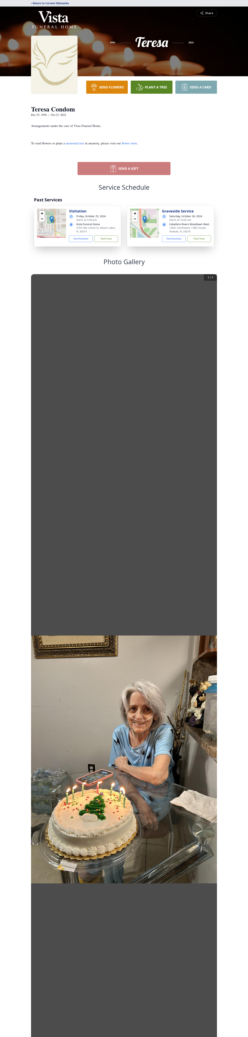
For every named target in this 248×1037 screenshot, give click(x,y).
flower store (129, 143)
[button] (51, 219)
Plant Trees (106, 238)
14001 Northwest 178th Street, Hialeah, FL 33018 (187, 229)
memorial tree (75, 143)
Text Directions (80, 238)
